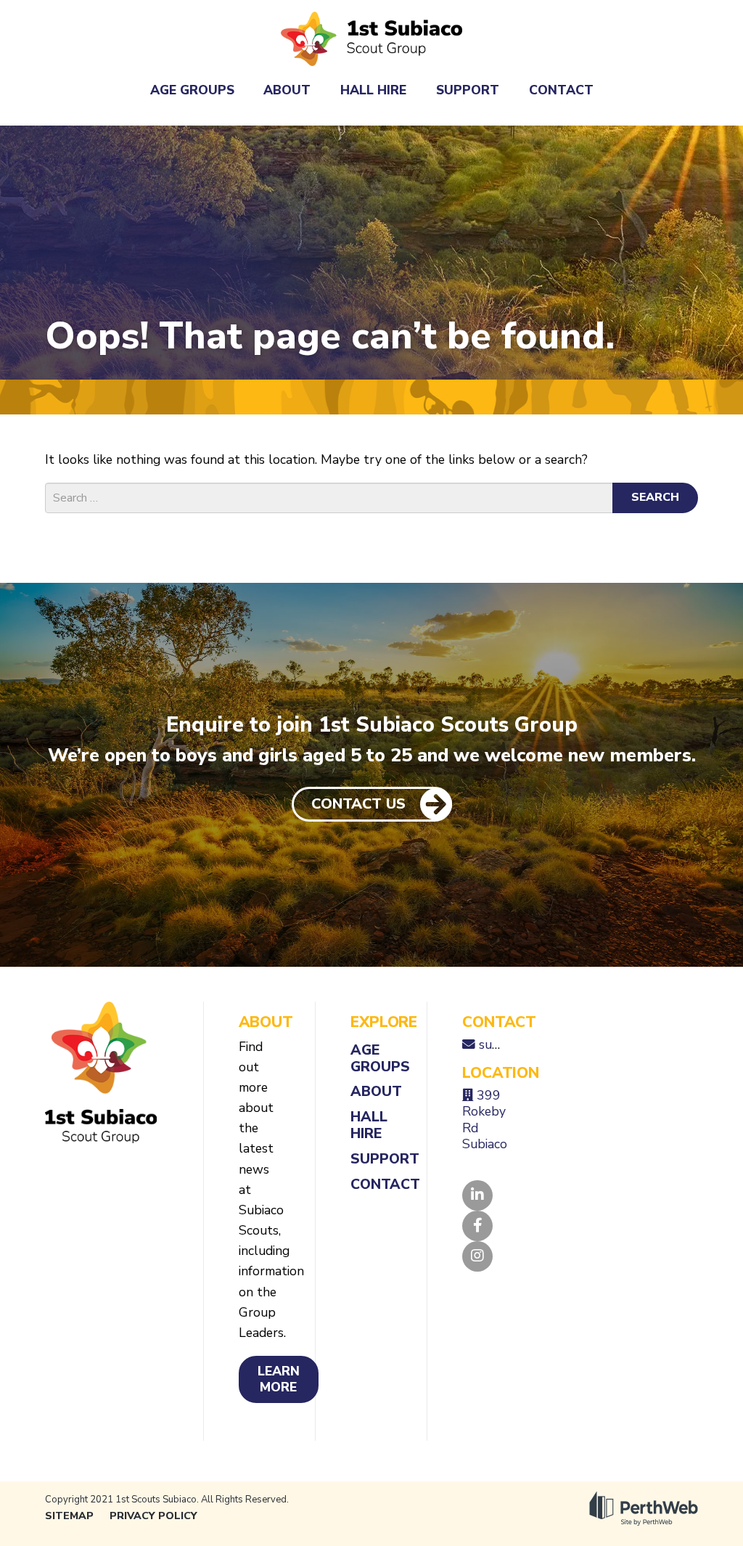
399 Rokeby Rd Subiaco (484, 1120)
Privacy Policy (153, 1516)
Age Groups (192, 90)
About (287, 90)
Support (467, 90)
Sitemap (69, 1516)
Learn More (279, 1379)
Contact (561, 90)
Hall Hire (373, 90)
